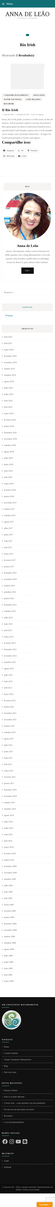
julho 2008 (8, 956)
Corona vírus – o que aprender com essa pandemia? (25, 1103)
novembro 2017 (10, 503)
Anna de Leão (9, 114)
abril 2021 (8, 343)
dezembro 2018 (10, 433)
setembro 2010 (10, 809)
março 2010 (9, 847)
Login (6, 1161)
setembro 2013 (10, 611)
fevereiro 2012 (10, 700)
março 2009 (9, 905)
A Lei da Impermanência (14, 1122)
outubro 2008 (9, 936)
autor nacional (13, 99)
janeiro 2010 (9, 860)
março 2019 (9, 413)
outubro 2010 (9, 802)
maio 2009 (8, 892)
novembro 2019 (10, 362)
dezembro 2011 (10, 713)
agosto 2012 (9, 668)
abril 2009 (8, 898)
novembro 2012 (10, 656)
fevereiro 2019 (10, 420)
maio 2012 (8, 681)
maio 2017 (8, 541)
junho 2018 (8, 464)
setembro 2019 (10, 375)
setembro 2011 (10, 732)
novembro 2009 (10, 873)
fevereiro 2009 (10, 911)
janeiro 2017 (9, 566)
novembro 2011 (10, 719)
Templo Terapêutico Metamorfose (17, 1059)
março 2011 (8, 771)
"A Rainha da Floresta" (16, 95)
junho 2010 (8, 828)
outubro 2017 (9, 509)
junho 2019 (8, 394)
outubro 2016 (9, 586)
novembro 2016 (10, 579)
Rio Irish (9, 104)
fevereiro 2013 (10, 643)
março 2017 (9, 554)
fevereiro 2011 (10, 777)
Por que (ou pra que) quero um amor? (19, 1109)
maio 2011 (8, 758)
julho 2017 (8, 528)
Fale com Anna (10, 1072)
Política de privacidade (31, 1190)
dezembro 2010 (10, 790)
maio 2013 (8, 624)
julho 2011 (8, 745)
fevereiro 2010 (10, 853)
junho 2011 (8, 751)
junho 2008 (8, 962)
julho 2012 (8, 675)
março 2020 (9, 350)
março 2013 (9, 637)
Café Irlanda (33, 99)
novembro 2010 (10, 796)
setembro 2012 (10, 662)
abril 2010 (8, 841)
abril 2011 (8, 764)
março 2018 (9, 484)
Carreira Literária (11, 1053)
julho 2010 (8, 822)
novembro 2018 (10, 439)
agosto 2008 (9, 949)
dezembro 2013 (10, 605)
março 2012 (9, 694)
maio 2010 (8, 834)
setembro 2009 (10, 879)
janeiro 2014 (9, 598)
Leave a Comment (37, 114)
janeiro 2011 (9, 783)
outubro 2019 (9, 369)
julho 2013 (8, 617)
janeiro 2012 (9, 707)
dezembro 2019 (10, 356)
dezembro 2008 (10, 924)
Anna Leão (39, 95)
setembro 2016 (10, 592)
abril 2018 (8, 477)
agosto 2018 (9, 452)
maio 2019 (8, 401)
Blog (6, 1066)
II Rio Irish (10, 110)
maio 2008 (8, 968)
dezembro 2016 (10, 573)
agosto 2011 (9, 739)
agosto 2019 (9, 381)
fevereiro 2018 (10, 490)
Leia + (27, 270)
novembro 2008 (10, 930)
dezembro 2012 (10, 649)
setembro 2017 (10, 515)
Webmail (7, 1167)
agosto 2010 (9, 815)
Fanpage (27, 307)
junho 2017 (8, 535)
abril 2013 (8, 630)
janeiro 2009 (9, 917)
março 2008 (9, 981)
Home (6, 1047)
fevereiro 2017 (10, 560)
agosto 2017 (9, 522)
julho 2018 (8, 458)
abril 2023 (8, 337)
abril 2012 (8, 688)
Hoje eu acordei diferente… (15, 1097)
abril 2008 (8, 975)
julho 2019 (8, 388)
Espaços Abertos (10, 1090)
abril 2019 (8, 407)
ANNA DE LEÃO (27, 14)
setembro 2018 (10, 445)
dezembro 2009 (10, 866)
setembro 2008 (10, 943)
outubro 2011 (9, 726)
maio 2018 (8, 471)
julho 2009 (8, 885)
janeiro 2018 (9, 496)
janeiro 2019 (9, 426)
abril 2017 (8, 547)
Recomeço (8, 1116)
